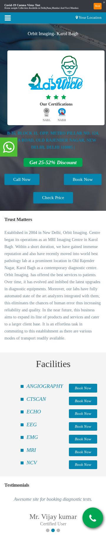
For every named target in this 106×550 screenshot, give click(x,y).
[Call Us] (92, 518)
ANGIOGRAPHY (44, 386)
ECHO (33, 412)
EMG (32, 437)
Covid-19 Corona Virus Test (22, 5)
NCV (31, 463)
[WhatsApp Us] (8, 147)
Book (97, 6)
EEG (31, 424)
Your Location (90, 17)
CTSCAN (36, 399)
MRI (31, 450)
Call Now (22, 179)
